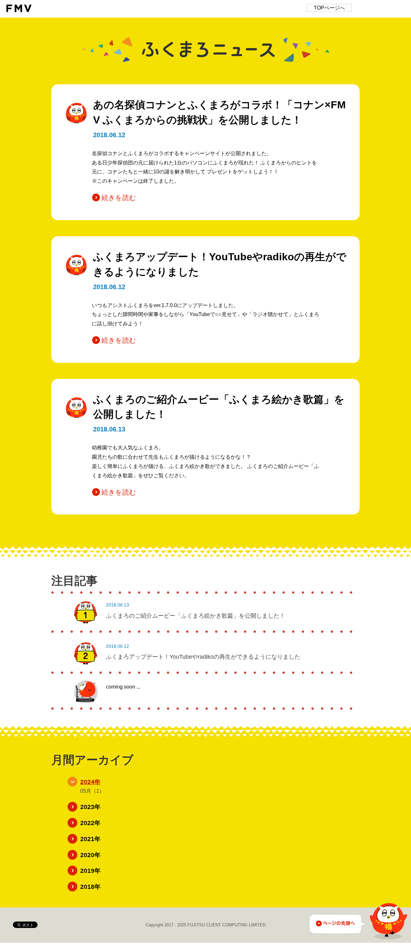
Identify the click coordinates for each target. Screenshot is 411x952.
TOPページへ (329, 8)
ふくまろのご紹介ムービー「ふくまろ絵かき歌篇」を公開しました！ (195, 616)
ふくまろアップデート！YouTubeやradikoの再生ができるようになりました (203, 657)
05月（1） (92, 791)
